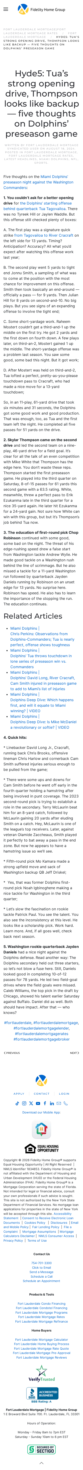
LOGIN (64, 1093)
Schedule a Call (42, 1276)
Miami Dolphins (54, 159)
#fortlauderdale (17, 1022)
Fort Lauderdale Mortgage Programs (41, 1312)
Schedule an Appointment (41, 1281)
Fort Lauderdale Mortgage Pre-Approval (41, 1353)
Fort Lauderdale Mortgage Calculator (41, 1339)
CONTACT (42, 1093)
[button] (5, 9)
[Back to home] (41, 9)
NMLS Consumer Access (56, 1236)
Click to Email (41, 1267)
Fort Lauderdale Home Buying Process (41, 1344)
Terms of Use (37, 1240)
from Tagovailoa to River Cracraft (43, 235)
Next (73, 1053)
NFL (74, 159)
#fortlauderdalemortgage (55, 1022)
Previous (13, 1053)
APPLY (19, 1093)
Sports (40, 162)
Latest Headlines (20, 159)
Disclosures (59, 1222)
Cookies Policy (35, 1222)
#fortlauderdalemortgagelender (41, 1028)
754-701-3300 (41, 1263)
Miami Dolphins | (24, 628)
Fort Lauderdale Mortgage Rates (41, 155)
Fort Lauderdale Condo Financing (41, 1303)
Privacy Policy (13, 1240)
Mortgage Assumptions (39, 1231)
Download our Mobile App (41, 1112)
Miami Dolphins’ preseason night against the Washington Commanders (38, 182)
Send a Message (41, 1272)
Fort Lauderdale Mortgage (50, 152)
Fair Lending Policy (45, 1227)
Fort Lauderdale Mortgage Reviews (41, 1357)
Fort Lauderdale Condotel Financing (41, 1308)
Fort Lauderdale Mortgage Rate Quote (41, 1348)
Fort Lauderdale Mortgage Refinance (41, 1321)
